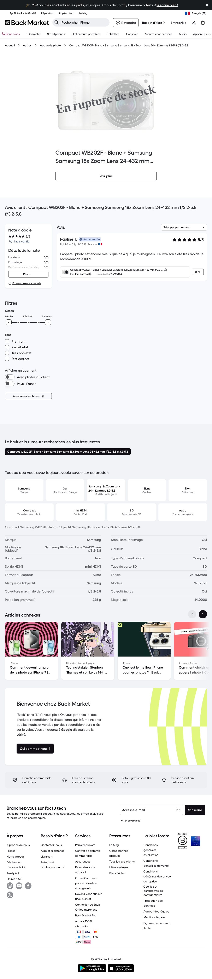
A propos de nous (18, 845)
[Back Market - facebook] (28, 885)
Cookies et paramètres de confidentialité (153, 891)
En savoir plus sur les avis (26, 283)
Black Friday (117, 873)
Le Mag (114, 845)
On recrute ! (14, 879)
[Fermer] (207, 5)
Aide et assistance (53, 851)
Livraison (46, 856)
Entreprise (178, 23)
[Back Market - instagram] (10, 885)
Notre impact (15, 856)
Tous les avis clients (122, 861)
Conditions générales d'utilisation (150, 850)
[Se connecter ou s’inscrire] (194, 22)
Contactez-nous (51, 845)
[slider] (9, 322)
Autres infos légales (156, 911)
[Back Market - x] (10, 895)
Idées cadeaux (118, 867)
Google (66, 729)
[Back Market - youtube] (19, 885)
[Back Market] (27, 22)
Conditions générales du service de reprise (157, 876)
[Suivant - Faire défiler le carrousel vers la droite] (203, 614)
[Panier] (203, 22)
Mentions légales (154, 917)
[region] (106, 651)
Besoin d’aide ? (153, 23)
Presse (11, 851)
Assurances (82, 861)
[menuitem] (56, 34)
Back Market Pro (85, 915)
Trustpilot (13, 873)
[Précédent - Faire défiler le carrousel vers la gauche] (192, 614)
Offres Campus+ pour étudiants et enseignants (86, 883)
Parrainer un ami (85, 845)
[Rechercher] (56, 22)
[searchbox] (84, 22)
